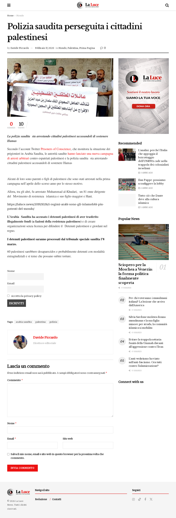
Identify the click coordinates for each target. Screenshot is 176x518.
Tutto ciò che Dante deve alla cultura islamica (150, 199)
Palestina (73, 48)
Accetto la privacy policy (26, 296)
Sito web (68, 438)
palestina (41, 322)
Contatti (56, 499)
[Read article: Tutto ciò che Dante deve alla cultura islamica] (127, 200)
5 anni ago (146, 207)
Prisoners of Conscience (56, 149)
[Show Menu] (8, 5)
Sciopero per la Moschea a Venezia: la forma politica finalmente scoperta (135, 274)
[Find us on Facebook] (145, 499)
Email (10, 283)
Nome (11, 271)
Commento (15, 380)
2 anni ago (146, 188)
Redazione (41, 499)
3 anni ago (146, 172)
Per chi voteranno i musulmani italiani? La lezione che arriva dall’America (148, 302)
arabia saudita (24, 322)
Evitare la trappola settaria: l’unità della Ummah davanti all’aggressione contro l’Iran (146, 343)
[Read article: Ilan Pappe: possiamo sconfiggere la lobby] (127, 184)
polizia (53, 322)
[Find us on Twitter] (151, 499)
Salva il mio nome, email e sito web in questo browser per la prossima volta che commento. (57, 456)
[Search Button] (167, 5)
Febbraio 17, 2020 (44, 48)
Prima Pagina (87, 48)
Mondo (20, 15)
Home (10, 15)
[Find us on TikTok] (139, 499)
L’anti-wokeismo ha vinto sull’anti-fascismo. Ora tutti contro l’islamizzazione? (145, 362)
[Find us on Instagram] (133, 499)
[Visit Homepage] (88, 5)
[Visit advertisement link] (143, 96)
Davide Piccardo (19, 48)
